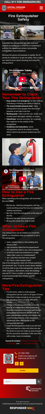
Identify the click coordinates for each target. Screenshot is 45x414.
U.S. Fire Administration (29, 343)
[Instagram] (21, 363)
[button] (41, 8)
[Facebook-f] (17, 363)
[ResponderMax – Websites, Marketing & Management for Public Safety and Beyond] (22, 408)
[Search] (39, 381)
